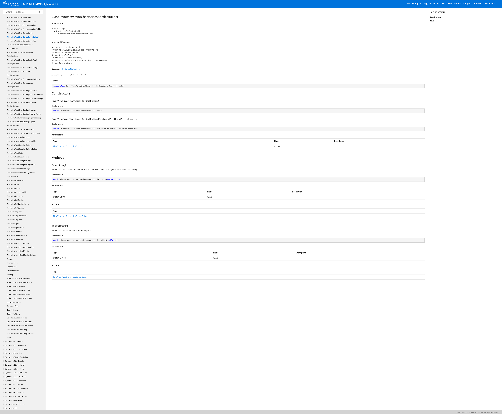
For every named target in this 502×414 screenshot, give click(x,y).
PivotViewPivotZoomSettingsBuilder (21, 172)
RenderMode (12, 267)
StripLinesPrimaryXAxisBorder (18, 278)
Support (467, 3)
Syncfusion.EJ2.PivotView (71, 69)
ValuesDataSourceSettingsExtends (20, 333)
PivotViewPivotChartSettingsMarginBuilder (23, 133)
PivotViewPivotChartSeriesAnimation (21, 25)
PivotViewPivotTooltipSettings (19, 161)
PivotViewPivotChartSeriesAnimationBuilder (24, 29)
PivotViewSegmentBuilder (17, 192)
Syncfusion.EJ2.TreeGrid (14, 384)
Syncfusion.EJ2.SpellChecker (16, 373)
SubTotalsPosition (14, 302)
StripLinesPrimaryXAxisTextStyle (19, 282)
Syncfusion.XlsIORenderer (15, 404)
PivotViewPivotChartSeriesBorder (20, 33)
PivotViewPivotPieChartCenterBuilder (21, 141)
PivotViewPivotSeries (15, 153)
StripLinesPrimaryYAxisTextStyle (19, 298)
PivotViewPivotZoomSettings (18, 168)
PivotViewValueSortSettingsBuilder (20, 247)
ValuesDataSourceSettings (17, 329)
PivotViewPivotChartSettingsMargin (21, 129)
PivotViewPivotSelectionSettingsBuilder (22, 149)
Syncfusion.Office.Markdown (16, 396)
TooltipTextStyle (13, 314)
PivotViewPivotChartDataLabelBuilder (21, 21)
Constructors (435, 17)
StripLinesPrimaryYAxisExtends (19, 294)
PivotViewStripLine (14, 212)
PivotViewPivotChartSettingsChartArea (22, 90)
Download (490, 3)
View (9, 337)
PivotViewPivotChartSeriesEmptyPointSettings (20, 54)
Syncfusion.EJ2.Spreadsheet (15, 380)
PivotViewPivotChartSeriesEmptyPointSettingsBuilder (22, 62)
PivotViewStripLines (14, 219)
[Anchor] (50, 93)
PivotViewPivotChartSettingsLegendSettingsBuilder (21, 124)
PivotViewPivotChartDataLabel (19, 17)
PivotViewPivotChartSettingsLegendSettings (24, 118)
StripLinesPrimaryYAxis (16, 286)
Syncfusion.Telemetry (13, 400)
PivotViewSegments (14, 196)
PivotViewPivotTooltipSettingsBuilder (21, 164)
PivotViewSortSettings (15, 208)
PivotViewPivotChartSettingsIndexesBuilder (24, 114)
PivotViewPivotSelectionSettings (19, 145)
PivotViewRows (13, 184)
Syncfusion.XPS (11, 408)
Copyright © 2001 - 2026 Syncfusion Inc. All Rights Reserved (476, 412)
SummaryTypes (13, 306)
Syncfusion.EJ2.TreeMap (14, 392)
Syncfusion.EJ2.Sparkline (14, 369)
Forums (477, 3)
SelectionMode (13, 270)
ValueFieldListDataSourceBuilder (19, 322)
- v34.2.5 (53, 4)
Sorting (10, 274)
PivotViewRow (12, 176)
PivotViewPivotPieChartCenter (19, 137)
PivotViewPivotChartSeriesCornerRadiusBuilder (20, 47)
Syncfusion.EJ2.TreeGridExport (16, 388)
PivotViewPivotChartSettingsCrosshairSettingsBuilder (22, 104)
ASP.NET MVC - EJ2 (35, 4)
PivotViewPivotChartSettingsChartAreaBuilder (25, 94)
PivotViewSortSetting (15, 200)
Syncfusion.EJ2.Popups (14, 341)
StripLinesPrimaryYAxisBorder (18, 290)
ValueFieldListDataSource (17, 318)
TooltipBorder (12, 310)
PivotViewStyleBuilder (15, 227)
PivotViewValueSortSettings (18, 243)
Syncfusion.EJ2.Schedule (14, 361)
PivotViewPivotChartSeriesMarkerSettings (23, 79)
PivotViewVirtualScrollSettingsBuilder (21, 255)
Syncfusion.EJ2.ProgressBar (15, 345)
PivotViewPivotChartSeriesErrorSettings (22, 67)
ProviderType (12, 263)
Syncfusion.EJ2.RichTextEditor (16, 357)
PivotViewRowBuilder (15, 180)
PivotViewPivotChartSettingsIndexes (21, 110)
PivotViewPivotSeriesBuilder (18, 157)
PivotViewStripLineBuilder (17, 216)
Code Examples (413, 3)
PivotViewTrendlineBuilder (17, 235)
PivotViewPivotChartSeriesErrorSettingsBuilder (19, 73)
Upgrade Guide (430, 3)
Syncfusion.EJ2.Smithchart (15, 365)
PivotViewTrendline (14, 231)
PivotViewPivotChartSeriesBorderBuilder (23, 37)
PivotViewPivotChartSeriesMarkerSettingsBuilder (20, 85)
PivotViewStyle (13, 223)
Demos (457, 3)
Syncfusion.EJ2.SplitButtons (15, 377)
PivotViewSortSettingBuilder (18, 204)
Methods (433, 21)
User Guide (446, 3)
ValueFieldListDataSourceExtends (20, 325)
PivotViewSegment (14, 188)
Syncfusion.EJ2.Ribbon (13, 353)
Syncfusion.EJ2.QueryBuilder (16, 349)
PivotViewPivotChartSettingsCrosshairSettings (25, 98)
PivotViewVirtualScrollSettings (18, 251)
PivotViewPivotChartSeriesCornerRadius (22, 41)
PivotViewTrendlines (15, 239)
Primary (10, 259)
